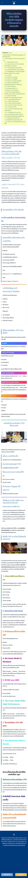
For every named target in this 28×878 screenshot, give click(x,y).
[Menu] (2, 2)
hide (10, 53)
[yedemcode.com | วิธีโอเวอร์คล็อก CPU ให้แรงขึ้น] (14, 2)
